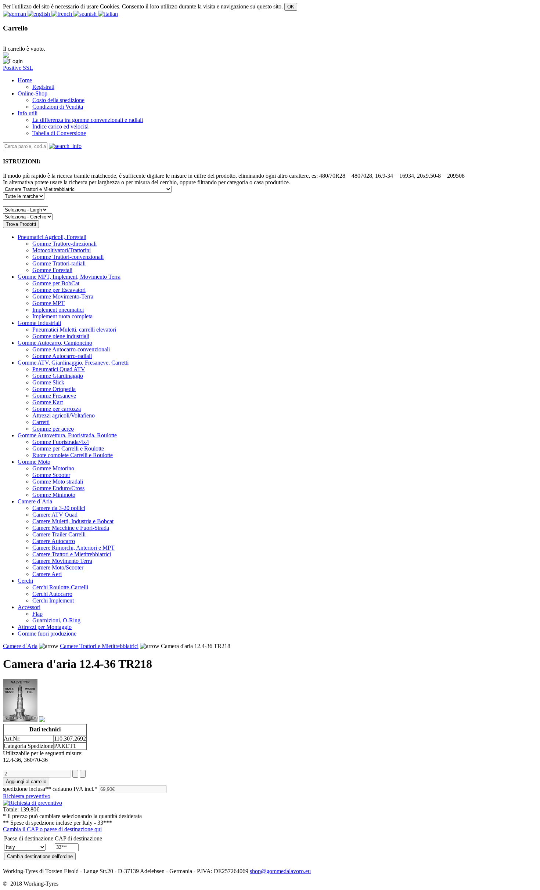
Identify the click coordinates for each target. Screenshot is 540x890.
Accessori (29, 607)
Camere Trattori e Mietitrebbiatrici (99, 646)
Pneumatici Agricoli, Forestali (52, 237)
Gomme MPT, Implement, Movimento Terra (69, 277)
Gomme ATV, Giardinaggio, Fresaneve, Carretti (73, 362)
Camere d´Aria (35, 501)
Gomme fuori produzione (47, 633)
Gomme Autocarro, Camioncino (55, 343)
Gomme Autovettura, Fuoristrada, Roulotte (67, 435)
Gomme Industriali (39, 323)
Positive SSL (18, 68)
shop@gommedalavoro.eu (280, 871)
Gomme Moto (34, 462)
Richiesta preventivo (26, 796)
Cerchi (25, 581)
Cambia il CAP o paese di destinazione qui (52, 829)
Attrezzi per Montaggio (45, 627)
